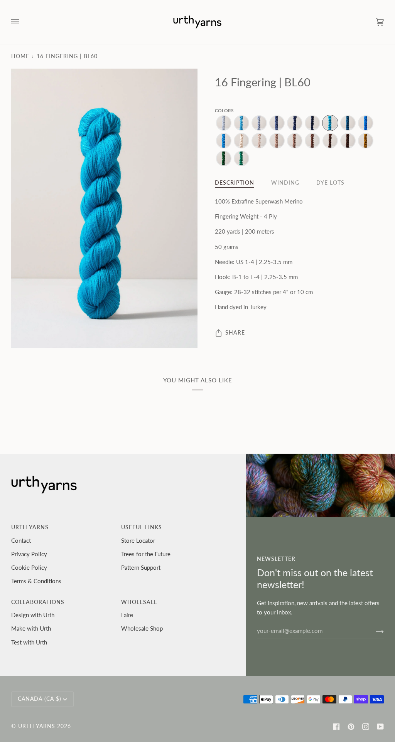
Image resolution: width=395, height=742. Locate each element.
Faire (127, 614)
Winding (285, 183)
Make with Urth (31, 628)
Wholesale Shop (142, 628)
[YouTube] (380, 726)
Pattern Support (140, 567)
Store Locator (138, 540)
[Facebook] (336, 726)
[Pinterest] (351, 726)
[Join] (373, 630)
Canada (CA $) (39, 699)
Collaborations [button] (37, 602)
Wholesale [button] (139, 602)
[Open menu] (22, 22)
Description (234, 183)
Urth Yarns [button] (30, 527)
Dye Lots (330, 183)
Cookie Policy (29, 567)
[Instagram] (365, 726)
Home (20, 56)
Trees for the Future (145, 553)
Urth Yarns (36, 726)
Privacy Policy (29, 553)
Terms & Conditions (36, 580)
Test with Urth (29, 642)
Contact (21, 540)
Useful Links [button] (141, 527)
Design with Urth (32, 614)
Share (235, 333)
